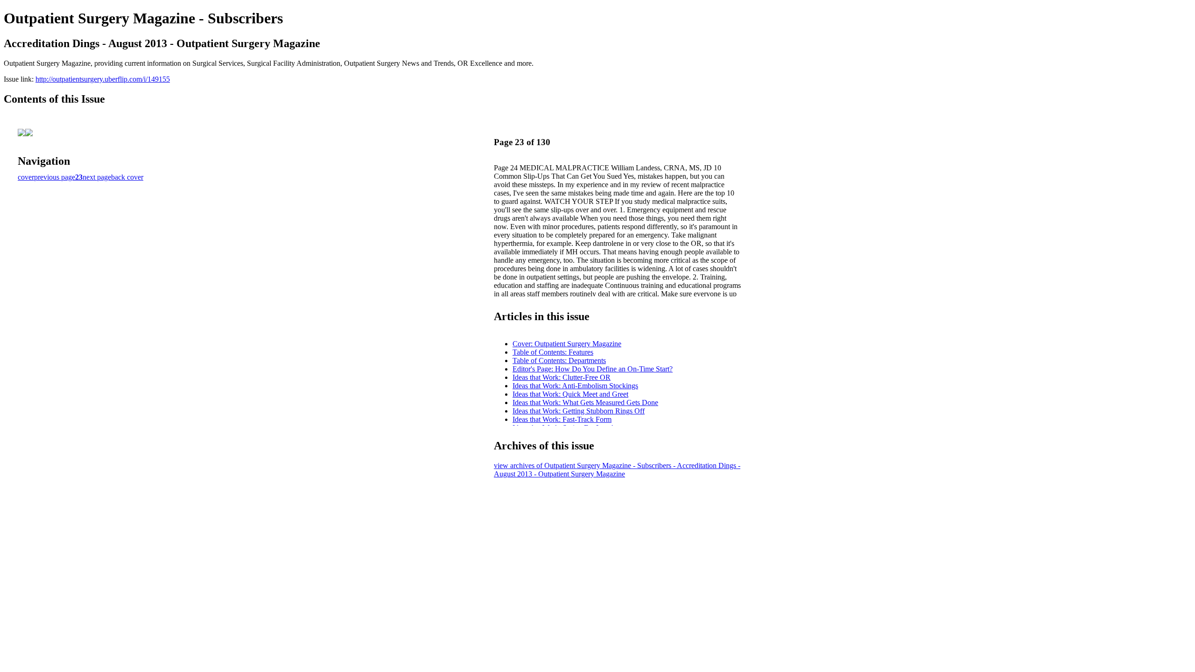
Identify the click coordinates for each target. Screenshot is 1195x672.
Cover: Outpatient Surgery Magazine (567, 344)
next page (97, 177)
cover (26, 177)
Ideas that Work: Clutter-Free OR (562, 377)
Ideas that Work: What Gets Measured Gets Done (585, 402)
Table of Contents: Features (553, 352)
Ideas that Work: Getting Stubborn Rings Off (579, 411)
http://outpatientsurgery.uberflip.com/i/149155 (102, 79)
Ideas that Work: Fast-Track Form (562, 419)
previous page (54, 177)
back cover (127, 177)
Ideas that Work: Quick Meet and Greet (570, 394)
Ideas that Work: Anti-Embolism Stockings (575, 386)
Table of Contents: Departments (559, 360)
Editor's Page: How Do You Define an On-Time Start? (593, 369)
